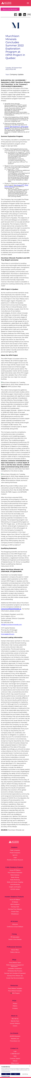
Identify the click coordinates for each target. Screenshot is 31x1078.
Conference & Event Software (15, 926)
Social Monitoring (15, 884)
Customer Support (15, 1058)
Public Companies (15, 850)
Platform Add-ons (15, 952)
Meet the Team (15, 1021)
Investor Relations (15, 1023)
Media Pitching (15, 877)
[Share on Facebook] (15, 14)
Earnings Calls (15, 906)
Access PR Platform (15, 870)
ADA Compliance (15, 904)
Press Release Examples (15, 990)
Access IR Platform (15, 899)
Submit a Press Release (15, 939)
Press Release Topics (15, 962)
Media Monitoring (15, 879)
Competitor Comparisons (15, 968)
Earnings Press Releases (15, 909)
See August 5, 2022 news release (16, 127)
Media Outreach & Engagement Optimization (15, 965)
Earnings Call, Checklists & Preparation (15, 973)
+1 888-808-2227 (15, 1053)
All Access (15, 924)
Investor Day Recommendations (15, 978)
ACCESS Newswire (15, 1036)
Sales (15, 1056)
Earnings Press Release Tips (15, 975)
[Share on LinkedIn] (24, 14)
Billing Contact (15, 1063)
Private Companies (15, 852)
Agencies (14, 855)
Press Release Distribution (15, 872)
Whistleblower (15, 914)
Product (15, 1003)
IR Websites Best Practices (15, 971)
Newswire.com (15, 1038)
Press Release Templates (15, 988)
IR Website (15, 902)
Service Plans (15, 949)
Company (15, 1008)
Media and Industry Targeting (15, 882)
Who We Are (15, 1018)
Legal (15, 857)
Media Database (15, 875)
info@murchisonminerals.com (11, 624)
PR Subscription (15, 937)
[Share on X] (20, 14)
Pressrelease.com (15, 1041)
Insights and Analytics (15, 887)
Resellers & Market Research (15, 859)
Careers (15, 1025)
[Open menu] (28, 3)
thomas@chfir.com (7, 634)
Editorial (15, 1061)
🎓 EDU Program (15, 993)
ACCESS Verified (15, 889)
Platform (15, 1006)
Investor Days (15, 911)
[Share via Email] (29, 14)
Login (15, 1051)
